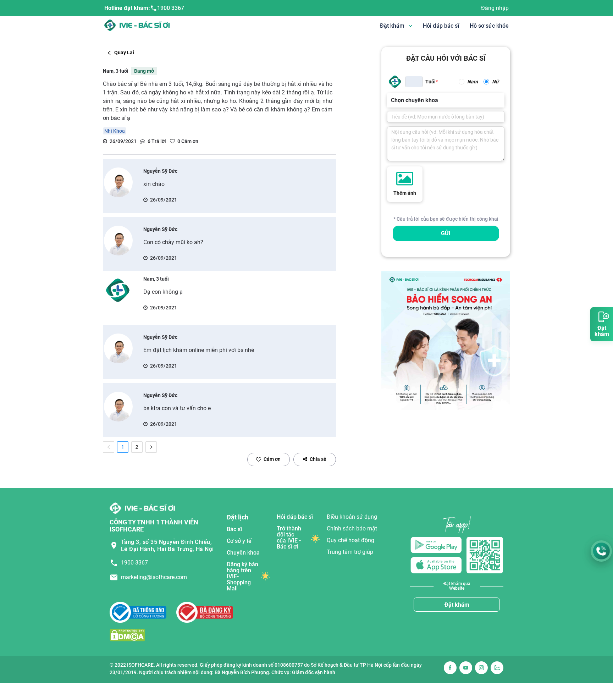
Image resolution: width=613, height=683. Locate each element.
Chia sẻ (318, 459)
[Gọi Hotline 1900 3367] (601, 551)
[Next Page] (151, 447)
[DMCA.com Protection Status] (127, 635)
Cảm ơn (272, 459)
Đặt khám (456, 604)
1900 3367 (170, 8)
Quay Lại (124, 52)
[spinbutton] (414, 81)
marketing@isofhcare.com (154, 577)
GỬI (446, 233)
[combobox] (391, 100)
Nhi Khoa (114, 131)
